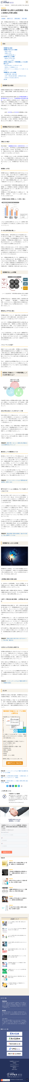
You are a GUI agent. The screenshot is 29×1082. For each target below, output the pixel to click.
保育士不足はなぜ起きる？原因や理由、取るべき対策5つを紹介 (18, 881)
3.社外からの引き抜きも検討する (11, 77)
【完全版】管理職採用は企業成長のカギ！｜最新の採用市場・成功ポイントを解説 (18, 873)
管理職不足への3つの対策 (10, 72)
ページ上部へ (27, 1079)
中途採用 (3, 18)
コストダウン (5, 1018)
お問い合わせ (14, 1069)
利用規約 (14, 1062)
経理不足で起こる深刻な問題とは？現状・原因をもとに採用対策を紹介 (18, 863)
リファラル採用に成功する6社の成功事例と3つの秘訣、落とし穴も (17, 936)
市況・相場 (24, 18)
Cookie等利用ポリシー (14, 1066)
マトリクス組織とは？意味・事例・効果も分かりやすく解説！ (17, 922)
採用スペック (10, 18)
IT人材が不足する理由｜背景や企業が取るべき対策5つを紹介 (18, 907)
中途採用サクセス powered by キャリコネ (7, 2)
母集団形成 (3, 8)
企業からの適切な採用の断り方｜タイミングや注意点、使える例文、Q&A (17, 956)
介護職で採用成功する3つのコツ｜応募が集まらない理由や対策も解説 (18, 890)
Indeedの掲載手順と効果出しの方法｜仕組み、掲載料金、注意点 (17, 950)
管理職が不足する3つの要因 (10, 49)
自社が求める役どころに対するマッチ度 (13, 65)
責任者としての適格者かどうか (11, 67)
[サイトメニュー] (26, 1)
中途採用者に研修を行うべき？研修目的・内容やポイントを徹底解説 (17, 963)
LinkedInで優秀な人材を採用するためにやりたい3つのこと (17, 943)
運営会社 (14, 1067)
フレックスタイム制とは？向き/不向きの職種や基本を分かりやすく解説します (17, 929)
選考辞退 (4, 1010)
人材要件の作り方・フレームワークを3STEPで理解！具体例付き (17, 970)
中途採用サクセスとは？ (14, 1061)
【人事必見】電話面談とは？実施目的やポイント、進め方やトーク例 (16, 984)
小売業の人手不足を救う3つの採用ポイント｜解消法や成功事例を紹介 (18, 899)
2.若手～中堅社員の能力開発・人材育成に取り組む (15, 75)
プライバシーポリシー (14, 1064)
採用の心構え (17, 18)
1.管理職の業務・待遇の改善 (10, 74)
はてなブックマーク (19, 786)
